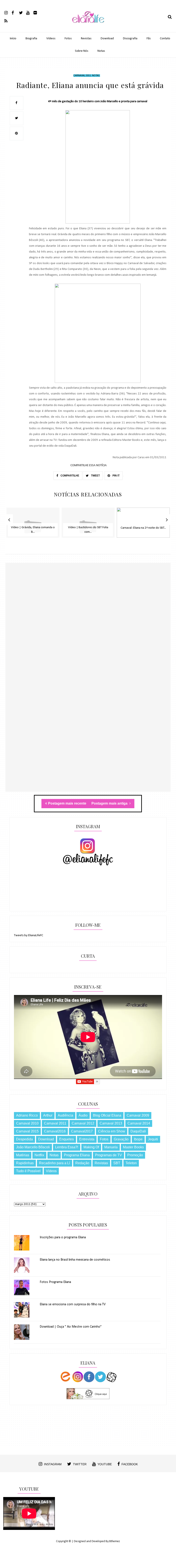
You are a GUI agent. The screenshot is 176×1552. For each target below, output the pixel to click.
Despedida (24, 1139)
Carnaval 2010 (27, 1123)
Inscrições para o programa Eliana (63, 1237)
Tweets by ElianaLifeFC (28, 935)
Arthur (47, 1115)
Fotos (68, 38)
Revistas (86, 38)
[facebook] (15, 12)
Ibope (138, 1139)
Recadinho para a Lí (54, 1163)
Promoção (135, 1155)
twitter (79, 1464)
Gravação (121, 1139)
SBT (116, 1163)
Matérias (22, 1155)
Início (13, 38)
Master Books (133, 1147)
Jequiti (153, 1139)
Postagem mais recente (67, 803)
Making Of (91, 1147)
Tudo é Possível (28, 1171)
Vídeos (50, 38)
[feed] (7, 20)
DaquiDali (138, 1131)
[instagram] (7, 12)
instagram (53, 1464)
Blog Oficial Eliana (107, 1115)
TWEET (95, 475)
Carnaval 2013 (111, 1123)
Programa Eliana (77, 1155)
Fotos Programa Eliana (55, 1282)
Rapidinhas (25, 1163)
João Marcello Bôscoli (33, 1147)
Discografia (130, 38)
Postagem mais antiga (109, 803)
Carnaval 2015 (27, 1131)
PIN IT (116, 475)
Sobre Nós (81, 51)
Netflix (39, 1155)
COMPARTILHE (69, 475)
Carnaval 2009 (138, 1115)
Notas (101, 51)
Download (107, 38)
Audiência (65, 1115)
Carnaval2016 (55, 1131)
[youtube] (29, 12)
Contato (165, 38)
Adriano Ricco (27, 1115)
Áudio (83, 1115)
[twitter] (22, 12)
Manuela (111, 1147)
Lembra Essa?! (66, 1147)
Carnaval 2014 (138, 1123)
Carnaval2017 (82, 1131)
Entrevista (86, 1139)
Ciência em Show (111, 1131)
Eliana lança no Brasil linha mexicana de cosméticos (75, 1259)
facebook (129, 1464)
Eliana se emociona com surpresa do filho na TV (73, 1304)
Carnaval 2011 (82, 75)
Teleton (131, 1163)
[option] (33, 525)
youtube (104, 1464)
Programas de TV (108, 1155)
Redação (82, 1163)
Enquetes (66, 1139)
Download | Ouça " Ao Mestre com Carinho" (71, 1326)
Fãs (149, 38)
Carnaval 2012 (83, 1123)
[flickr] (36, 12)
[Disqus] (88, 625)
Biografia (31, 38)
